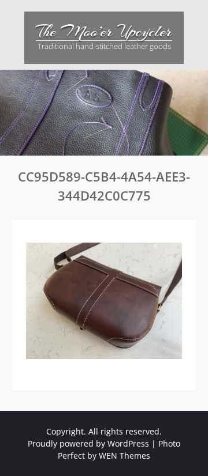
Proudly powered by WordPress (88, 443)
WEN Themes (124, 455)
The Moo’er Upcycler (104, 32)
